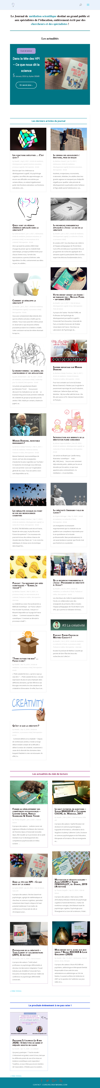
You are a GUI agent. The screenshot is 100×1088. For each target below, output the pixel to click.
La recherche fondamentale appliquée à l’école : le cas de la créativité (68, 227)
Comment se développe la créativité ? (24, 301)
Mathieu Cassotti (19, 591)
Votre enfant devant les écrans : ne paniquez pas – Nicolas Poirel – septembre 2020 (68, 297)
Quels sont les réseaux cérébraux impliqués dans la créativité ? (25, 227)
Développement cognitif (20, 164)
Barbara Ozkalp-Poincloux (23, 447)
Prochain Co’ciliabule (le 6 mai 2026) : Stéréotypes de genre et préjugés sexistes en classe (27, 1043)
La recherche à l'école (76, 236)
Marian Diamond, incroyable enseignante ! (26, 442)
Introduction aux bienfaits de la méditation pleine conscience (68, 438)
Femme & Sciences (32, 450)
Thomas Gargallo (19, 820)
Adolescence (39, 234)
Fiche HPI (15, 891)
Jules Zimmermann (20, 377)
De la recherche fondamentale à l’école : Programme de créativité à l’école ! (68, 582)
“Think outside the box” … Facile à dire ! (25, 659)
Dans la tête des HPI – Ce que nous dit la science (27, 883)
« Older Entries (15, 991)
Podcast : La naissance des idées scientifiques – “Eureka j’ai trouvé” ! (27, 585)
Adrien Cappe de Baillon (63, 443)
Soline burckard (19, 234)
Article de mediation (36, 161)
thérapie (67, 961)
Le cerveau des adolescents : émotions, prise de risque (66, 156)
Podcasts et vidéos (18, 453)
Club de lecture (75, 303)
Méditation (69, 449)
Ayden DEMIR (18, 888)
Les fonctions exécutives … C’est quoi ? (28, 156)
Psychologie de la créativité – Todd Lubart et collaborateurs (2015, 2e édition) (27, 952)
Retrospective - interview (73, 647)
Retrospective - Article (32, 167)
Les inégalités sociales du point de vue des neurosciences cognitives (27, 513)
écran (71, 306)
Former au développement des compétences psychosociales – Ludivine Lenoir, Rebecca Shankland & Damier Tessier (26, 812)
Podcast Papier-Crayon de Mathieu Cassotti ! (65, 636)
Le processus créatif (34, 309)
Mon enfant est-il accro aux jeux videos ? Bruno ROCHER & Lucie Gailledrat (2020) (71, 952)
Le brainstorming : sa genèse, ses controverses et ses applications (27, 371)
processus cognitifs (18, 167)
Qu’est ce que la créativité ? (25, 725)
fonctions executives (34, 164)
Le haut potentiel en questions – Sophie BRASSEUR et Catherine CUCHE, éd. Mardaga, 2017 (70, 811)
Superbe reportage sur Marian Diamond (67, 368)
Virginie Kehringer (61, 516)
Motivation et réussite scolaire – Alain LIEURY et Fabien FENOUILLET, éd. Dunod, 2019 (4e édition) (71, 883)
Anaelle (16, 161)
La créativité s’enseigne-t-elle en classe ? (68, 511)
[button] (14, 74)
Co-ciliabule (34, 1049)
